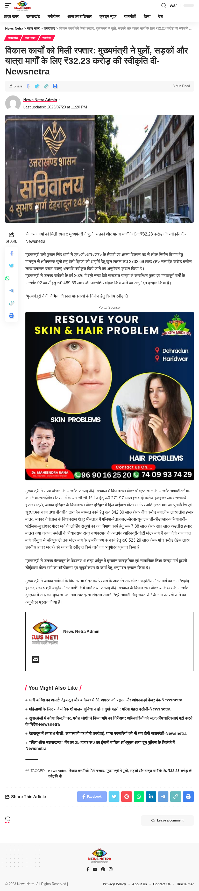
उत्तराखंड (13, 38)
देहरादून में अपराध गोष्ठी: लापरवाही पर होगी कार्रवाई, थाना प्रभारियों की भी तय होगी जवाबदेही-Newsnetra (108, 733)
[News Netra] (22, 5)
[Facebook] (88, 869)
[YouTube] (95, 869)
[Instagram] (110, 869)
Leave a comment (170, 820)
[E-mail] (35, 661)
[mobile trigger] (9, 5)
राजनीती (46, 38)
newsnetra (57, 771)
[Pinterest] (103, 869)
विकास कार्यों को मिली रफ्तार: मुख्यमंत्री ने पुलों (98, 771)
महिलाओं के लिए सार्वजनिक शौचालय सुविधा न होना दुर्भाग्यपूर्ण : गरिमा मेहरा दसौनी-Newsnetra (99, 709)
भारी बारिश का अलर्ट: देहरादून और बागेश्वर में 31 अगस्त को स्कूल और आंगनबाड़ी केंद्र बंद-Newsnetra (105, 700)
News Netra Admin (40, 100)
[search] (163, 6)
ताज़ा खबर (30, 38)
